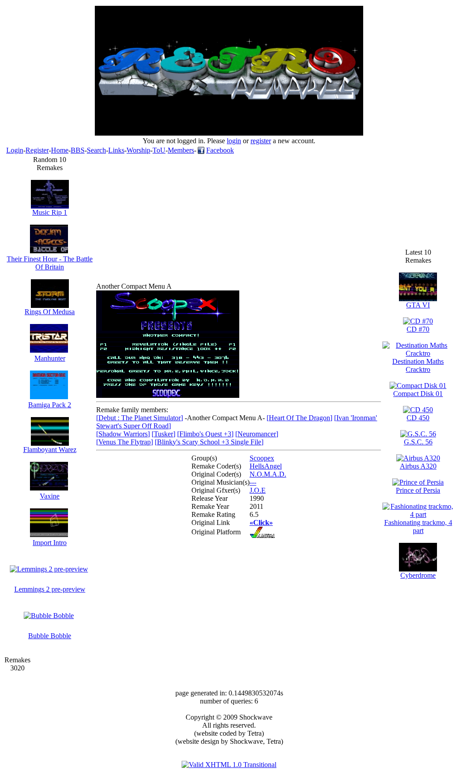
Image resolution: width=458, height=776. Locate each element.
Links (116, 150)
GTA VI (418, 305)
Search (96, 150)
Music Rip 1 (49, 212)
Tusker (163, 434)
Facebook (220, 150)
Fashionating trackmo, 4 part (418, 526)
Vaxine (49, 496)
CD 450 (418, 418)
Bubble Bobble (49, 636)
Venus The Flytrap (124, 442)
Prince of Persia (418, 490)
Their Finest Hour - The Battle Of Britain (50, 263)
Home (59, 150)
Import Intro (50, 542)
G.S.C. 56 (418, 442)
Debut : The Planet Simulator (139, 418)
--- (253, 482)
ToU (159, 150)
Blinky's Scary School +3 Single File (209, 442)
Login (14, 150)
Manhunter (49, 358)
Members (181, 150)
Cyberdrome (418, 575)
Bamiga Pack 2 (49, 405)
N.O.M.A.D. (268, 474)
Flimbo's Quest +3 (205, 434)
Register (37, 150)
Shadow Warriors (123, 434)
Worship (138, 150)
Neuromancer (256, 434)
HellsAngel (266, 466)
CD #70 (418, 329)
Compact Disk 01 (418, 393)
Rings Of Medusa (50, 312)
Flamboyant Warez (49, 449)
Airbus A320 (418, 466)
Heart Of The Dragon (299, 418)
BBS (78, 150)
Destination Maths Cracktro (418, 365)
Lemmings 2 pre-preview (49, 589)
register (260, 141)
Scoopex (262, 458)
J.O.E (258, 490)
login (234, 141)
